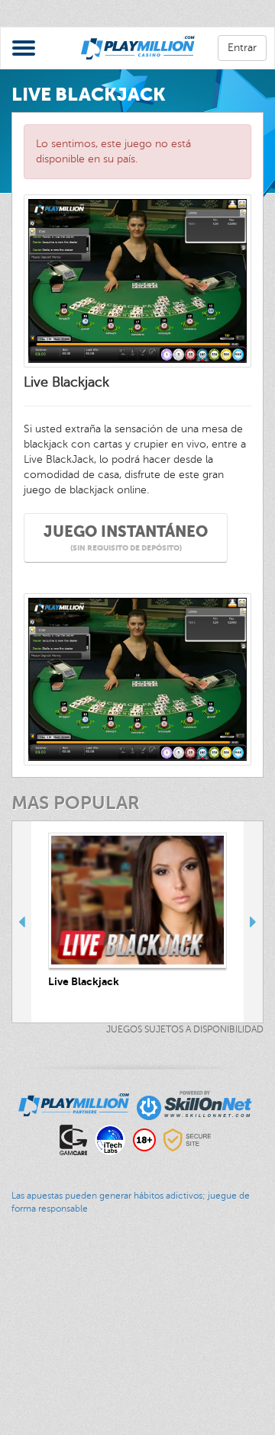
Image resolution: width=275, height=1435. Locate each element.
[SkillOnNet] (195, 1103)
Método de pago (39, 1339)
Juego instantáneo (126, 538)
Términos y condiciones (57, 1385)
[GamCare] (73, 1138)
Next (253, 921)
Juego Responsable (48, 1355)
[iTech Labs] (110, 1138)
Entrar (242, 47)
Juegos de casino (42, 1294)
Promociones (31, 1309)
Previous (21, 921)
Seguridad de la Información (68, 1400)
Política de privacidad (51, 1370)
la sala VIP (25, 1324)
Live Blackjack (83, 981)
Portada (19, 1278)
